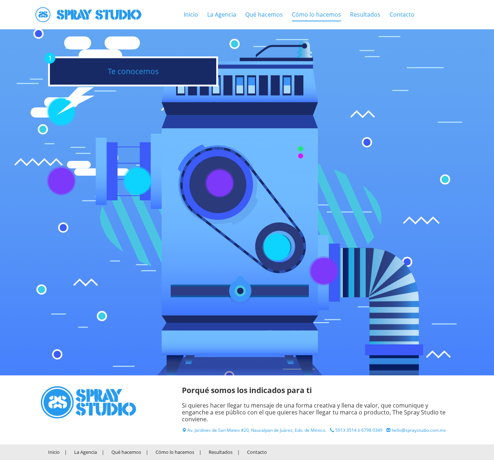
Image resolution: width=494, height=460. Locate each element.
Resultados (365, 14)
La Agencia (221, 14)
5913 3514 (346, 430)
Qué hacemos (264, 14)
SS (88, 402)
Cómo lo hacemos (316, 14)
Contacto (401, 14)
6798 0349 (372, 430)
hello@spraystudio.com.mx (419, 430)
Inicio (191, 14)
